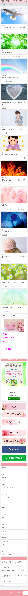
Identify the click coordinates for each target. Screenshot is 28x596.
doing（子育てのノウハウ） (7, 494)
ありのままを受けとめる (7, 470)
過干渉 (3, 504)
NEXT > (24, 315)
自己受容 (4, 514)
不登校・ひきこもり (6, 490)
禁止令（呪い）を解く (6, 554)
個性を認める (4, 467)
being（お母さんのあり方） (7, 480)
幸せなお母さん (5, 517)
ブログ (3, 474)
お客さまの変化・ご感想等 (7, 524)
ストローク (4, 547)
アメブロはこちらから (6, 355)
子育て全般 (4, 531)
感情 (3, 527)
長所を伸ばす (4, 477)
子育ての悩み (4, 507)
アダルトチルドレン (6, 521)
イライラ (4, 511)
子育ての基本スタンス (6, 501)
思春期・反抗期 (5, 484)
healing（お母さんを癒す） (7, 487)
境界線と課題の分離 (6, 541)
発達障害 (4, 537)
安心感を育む (4, 551)
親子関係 (4, 544)
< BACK (3, 315)
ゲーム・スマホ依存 (6, 497)
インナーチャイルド (6, 534)
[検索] (26, 585)
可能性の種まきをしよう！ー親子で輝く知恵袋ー (11, 1)
